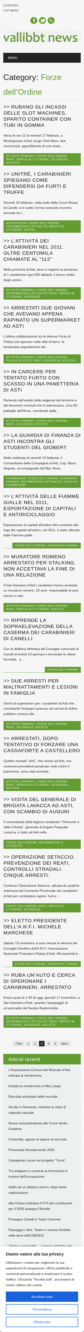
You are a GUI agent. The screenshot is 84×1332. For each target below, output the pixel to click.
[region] (42, 1289)
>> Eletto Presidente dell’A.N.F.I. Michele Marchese (35, 926)
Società (12, 162)
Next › (64, 1043)
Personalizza (42, 1309)
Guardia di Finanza (62, 545)
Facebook (33, 20)
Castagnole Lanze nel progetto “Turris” (37, 1160)
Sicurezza (59, 159)
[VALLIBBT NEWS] (41, 41)
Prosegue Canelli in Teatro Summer (34, 1219)
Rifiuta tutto (42, 1322)
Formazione (16, 478)
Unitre (29, 229)
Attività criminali (20, 156)
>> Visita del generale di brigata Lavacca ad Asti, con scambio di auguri (40, 805)
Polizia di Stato (19, 360)
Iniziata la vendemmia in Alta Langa (34, 1086)
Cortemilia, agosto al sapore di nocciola (37, 1139)
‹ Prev (18, 1043)
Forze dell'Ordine (52, 156)
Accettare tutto (42, 1297)
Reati (10, 159)
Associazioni (16, 223)
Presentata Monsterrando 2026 (31, 1150)
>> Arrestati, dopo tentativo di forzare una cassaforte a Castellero (42, 744)
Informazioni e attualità (26, 226)
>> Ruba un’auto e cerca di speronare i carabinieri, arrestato (39, 981)
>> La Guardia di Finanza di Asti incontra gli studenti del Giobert (42, 441)
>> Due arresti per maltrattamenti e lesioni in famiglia (41, 687)
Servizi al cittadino (33, 159)
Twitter (42, 20)
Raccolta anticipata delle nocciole (32, 1096)
